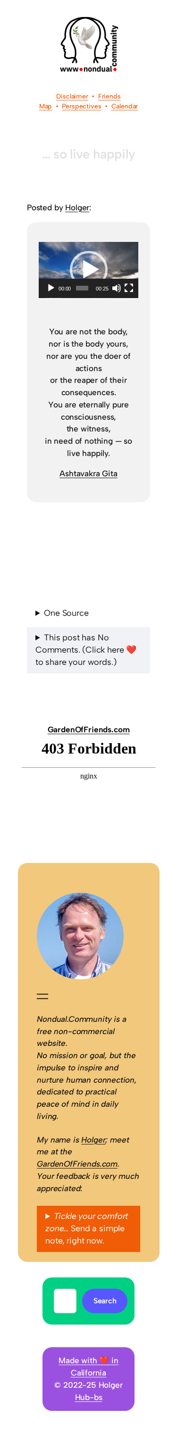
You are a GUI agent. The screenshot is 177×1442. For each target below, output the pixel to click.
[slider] (82, 288)
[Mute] (116, 288)
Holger (77, 207)
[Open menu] (42, 996)
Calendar (124, 106)
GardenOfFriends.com (89, 729)
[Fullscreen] (129, 288)
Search (105, 1300)
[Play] (51, 288)
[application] (88, 270)
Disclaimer (72, 96)
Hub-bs (88, 1397)
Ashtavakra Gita (88, 473)
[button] (89, 270)
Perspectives (81, 106)
